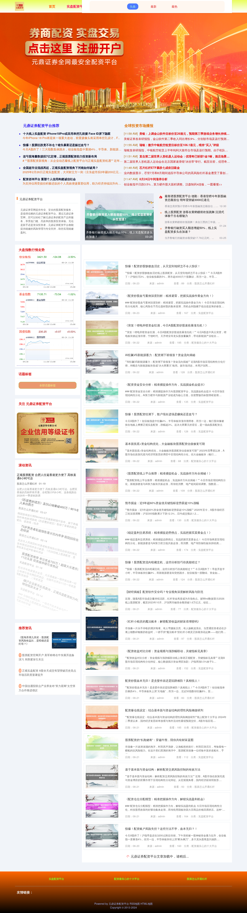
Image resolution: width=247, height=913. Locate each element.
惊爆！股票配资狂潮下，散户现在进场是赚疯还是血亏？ (161, 414)
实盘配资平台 (76, 6)
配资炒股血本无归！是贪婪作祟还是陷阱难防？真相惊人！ (162, 680)
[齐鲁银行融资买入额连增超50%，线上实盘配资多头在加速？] (119, 216)
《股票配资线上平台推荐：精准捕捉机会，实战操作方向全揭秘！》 (168, 473)
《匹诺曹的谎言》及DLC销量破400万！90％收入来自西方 (47, 504)
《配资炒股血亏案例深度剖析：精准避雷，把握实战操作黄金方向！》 (170, 296)
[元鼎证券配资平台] (19, 6)
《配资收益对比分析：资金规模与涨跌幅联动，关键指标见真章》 (167, 651)
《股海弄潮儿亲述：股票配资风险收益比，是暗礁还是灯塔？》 (34, 640)
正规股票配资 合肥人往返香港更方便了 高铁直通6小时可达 (46, 476)
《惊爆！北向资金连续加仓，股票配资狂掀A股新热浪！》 (162, 888)
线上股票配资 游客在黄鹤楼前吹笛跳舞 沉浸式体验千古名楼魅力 (194, 214)
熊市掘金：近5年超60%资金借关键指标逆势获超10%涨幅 (162, 503)
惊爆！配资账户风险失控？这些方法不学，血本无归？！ (161, 829)
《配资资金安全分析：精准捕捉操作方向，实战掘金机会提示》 (165, 384)
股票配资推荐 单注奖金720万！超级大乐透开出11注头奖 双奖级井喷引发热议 (47, 560)
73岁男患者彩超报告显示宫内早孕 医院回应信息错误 (46, 532)
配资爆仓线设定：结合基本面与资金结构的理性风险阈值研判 (164, 710)
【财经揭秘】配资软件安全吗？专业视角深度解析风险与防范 (164, 592)
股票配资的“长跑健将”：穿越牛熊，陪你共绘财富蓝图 (159, 740)
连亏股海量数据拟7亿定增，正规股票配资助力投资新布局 (60, 156)
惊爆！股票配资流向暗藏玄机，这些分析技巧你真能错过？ (162, 562)
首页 (52, 6)
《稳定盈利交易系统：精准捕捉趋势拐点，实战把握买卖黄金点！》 (168, 532)
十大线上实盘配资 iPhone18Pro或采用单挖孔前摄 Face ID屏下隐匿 (66, 133)
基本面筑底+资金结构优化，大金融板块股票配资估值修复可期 (165, 444)
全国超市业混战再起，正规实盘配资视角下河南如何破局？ (60, 168)
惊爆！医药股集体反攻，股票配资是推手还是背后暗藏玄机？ (164, 858)
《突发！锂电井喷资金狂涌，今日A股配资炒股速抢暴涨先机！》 (166, 325)
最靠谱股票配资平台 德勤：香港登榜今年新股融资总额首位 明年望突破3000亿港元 (195, 198)
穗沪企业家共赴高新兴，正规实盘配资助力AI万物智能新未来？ (47, 588)
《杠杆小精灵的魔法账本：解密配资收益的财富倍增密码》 (162, 621)
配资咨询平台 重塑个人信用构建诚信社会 (49, 179)
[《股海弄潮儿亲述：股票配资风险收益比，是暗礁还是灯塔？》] (64, 640)
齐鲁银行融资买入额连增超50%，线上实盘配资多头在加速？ (191, 230)
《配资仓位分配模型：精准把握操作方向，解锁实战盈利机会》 (165, 799)
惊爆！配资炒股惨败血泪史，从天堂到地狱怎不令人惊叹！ (162, 266)
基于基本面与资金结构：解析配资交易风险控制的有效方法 (162, 769)
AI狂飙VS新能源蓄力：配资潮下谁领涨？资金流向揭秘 (160, 355)
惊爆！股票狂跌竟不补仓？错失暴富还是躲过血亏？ (56, 145)
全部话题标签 (47, 385)
